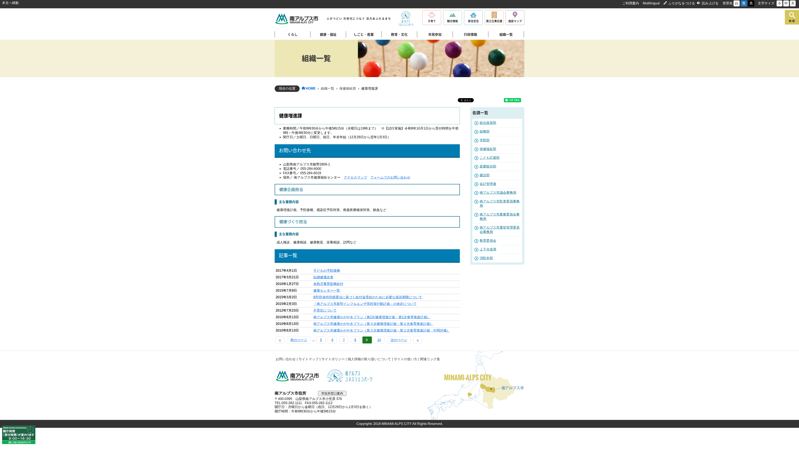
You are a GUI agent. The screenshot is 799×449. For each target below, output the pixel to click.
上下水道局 (488, 249)
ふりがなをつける (681, 3)
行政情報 (470, 34)
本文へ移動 (10, 3)
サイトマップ (309, 359)
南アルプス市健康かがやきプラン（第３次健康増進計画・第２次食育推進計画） (373, 324)
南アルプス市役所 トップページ (297, 19)
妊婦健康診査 (323, 277)
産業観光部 (488, 166)
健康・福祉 (328, 34)
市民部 (485, 140)
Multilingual (651, 3)
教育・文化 (399, 34)
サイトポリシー (333, 359)
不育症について (325, 310)
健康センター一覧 (326, 290)
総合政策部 (488, 123)
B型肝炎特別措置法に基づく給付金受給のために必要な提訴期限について (367, 297)
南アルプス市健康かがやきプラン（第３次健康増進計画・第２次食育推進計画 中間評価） (381, 330)
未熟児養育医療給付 (328, 284)
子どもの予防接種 (326, 270)
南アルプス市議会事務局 (498, 192)
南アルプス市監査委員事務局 (500, 203)
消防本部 (486, 258)
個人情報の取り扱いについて (369, 359)
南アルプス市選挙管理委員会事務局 (500, 230)
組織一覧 (506, 34)
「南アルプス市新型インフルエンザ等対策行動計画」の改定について (365, 304)
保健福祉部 (347, 88)
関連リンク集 (430, 359)
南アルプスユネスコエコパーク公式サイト (405, 18)
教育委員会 (488, 240)
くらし (293, 34)
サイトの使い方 (405, 359)
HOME (311, 88)
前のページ (298, 340)
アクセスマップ (355, 177)
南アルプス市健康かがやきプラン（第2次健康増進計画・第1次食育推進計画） (371, 317)
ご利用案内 (630, 3)
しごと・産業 (364, 34)
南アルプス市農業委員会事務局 (500, 217)
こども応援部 (490, 157)
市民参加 (435, 34)
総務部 (485, 131)
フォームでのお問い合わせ (390, 177)
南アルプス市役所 (297, 376)
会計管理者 (488, 184)
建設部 (485, 175)
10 (379, 340)
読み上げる (710, 3)
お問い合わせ (286, 359)
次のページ (399, 340)
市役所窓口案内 (332, 393)
